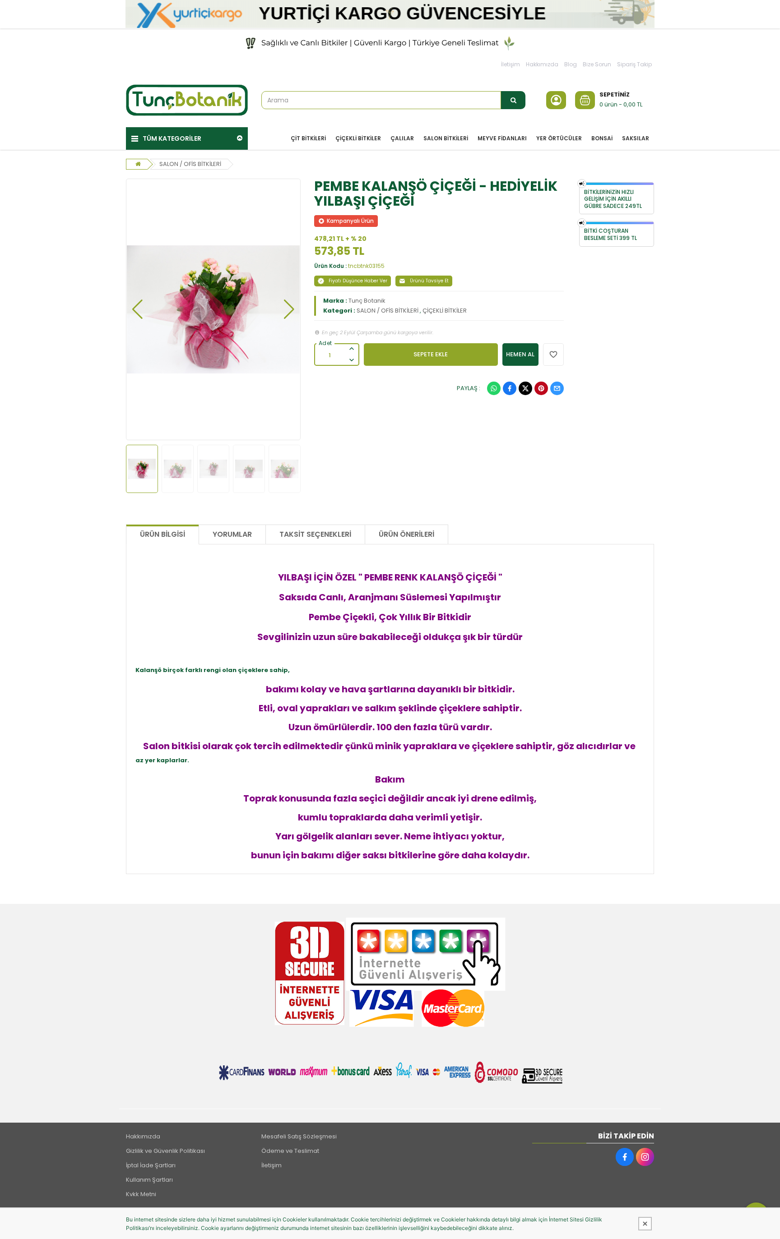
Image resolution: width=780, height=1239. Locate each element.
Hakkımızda (542, 64)
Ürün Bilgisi (162, 534)
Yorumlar (232, 534)
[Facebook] (509, 388)
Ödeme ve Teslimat (290, 1151)
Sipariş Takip (634, 64)
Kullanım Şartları (149, 1179)
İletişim (510, 64)
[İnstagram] (645, 1157)
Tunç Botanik (366, 300)
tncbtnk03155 (366, 266)
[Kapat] (645, 1223)
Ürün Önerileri (406, 534)
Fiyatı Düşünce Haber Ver (358, 280)
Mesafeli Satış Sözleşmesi (299, 1136)
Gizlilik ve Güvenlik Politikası (165, 1151)
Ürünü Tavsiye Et (429, 280)
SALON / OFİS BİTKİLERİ (190, 164)
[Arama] (513, 100)
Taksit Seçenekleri (315, 534)
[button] (137, 309)
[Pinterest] (541, 388)
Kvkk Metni (141, 1194)
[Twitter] (525, 388)
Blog (570, 64)
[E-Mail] (557, 388)
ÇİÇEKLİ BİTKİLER (444, 310)
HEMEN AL (520, 354)
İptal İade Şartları (151, 1165)
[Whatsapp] (494, 388)
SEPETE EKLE (430, 354)
